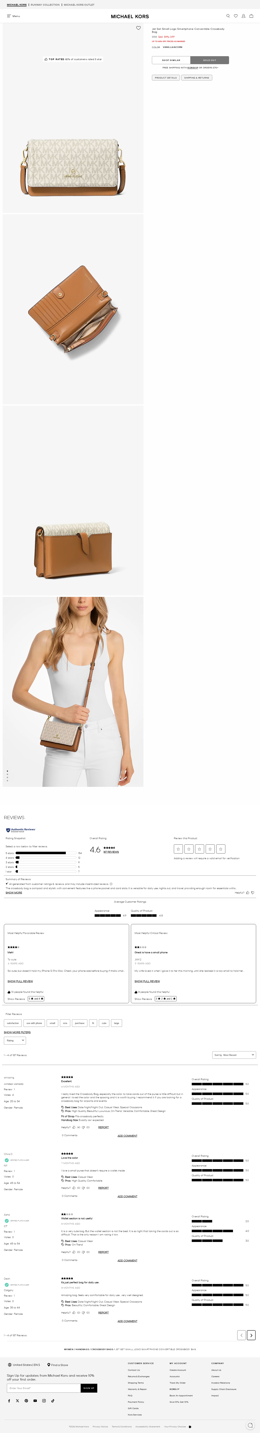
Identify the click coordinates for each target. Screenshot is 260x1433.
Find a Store (59, 1365)
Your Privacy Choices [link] (175, 1426)
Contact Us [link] (134, 1369)
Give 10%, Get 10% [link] (179, 1401)
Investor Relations (220, 1382)
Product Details (166, 77)
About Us (216, 1369)
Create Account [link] (178, 1369)
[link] (8, 1401)
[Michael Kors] (130, 16)
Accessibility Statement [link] (147, 1426)
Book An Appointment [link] (181, 1395)
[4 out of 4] (7, 780)
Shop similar (171, 60)
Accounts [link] (175, 1376)
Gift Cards (133, 1408)
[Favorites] (236, 16)
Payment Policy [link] (136, 1401)
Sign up (88, 1388)
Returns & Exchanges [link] (138, 1376)
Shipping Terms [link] (136, 1382)
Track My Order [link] (178, 1382)
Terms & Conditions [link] (122, 1426)
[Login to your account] (243, 16)
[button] (250, 1425)
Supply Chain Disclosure (223, 1389)
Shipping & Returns (196, 77)
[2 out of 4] (7, 774)
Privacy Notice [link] (100, 1426)
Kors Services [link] (135, 1414)
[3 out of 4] (7, 777)
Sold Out (209, 60)
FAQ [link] (130, 1395)
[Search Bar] (228, 16)
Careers (215, 1376)
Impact (215, 1395)
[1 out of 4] (7, 771)
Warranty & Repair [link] (137, 1389)
